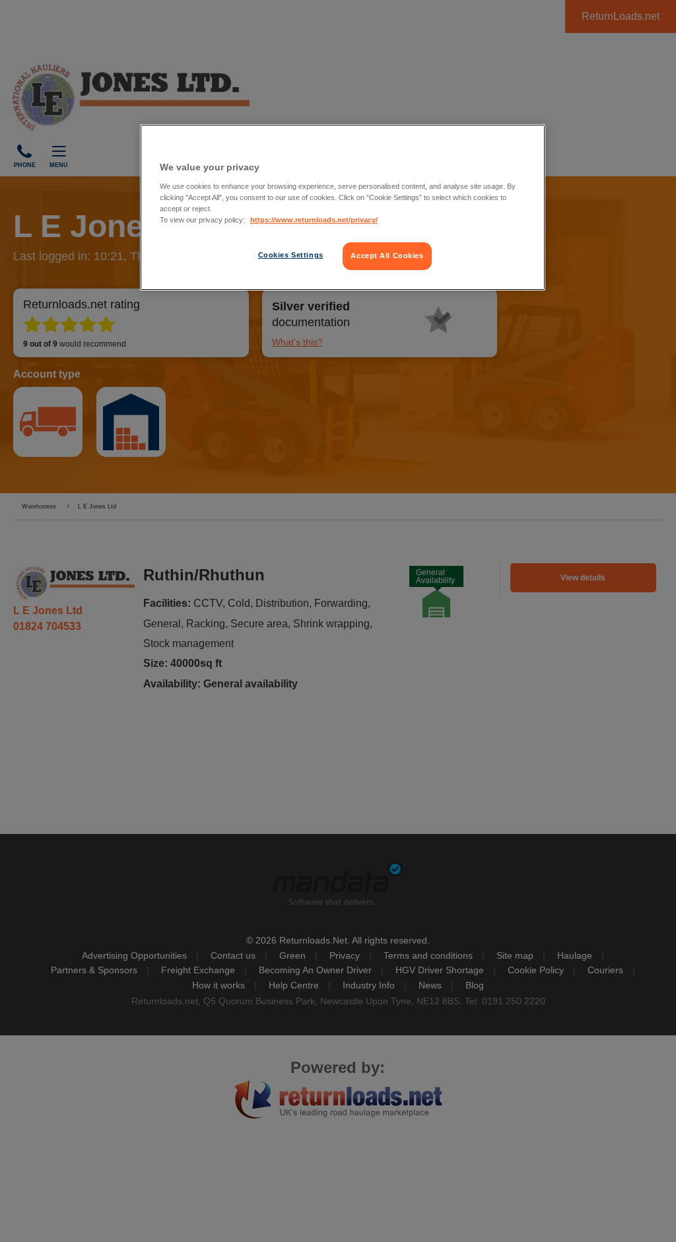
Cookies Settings (290, 255)
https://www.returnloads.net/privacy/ (314, 220)
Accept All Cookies (387, 255)
